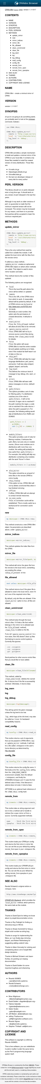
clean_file (15, 50)
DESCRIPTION (14, 28)
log (13, 55)
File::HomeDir (10, 750)
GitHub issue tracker (17, 1067)
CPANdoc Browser (28, 3)
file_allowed (16, 45)
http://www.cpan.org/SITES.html (20, 306)
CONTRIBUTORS (15, 80)
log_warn (15, 53)
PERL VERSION (15, 30)
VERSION (12, 23)
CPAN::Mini (9, 9)
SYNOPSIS (13, 25)
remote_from (17, 65)
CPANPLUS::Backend (13, 900)
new (13, 38)
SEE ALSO (13, 73)
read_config (16, 60)
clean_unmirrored (18, 48)
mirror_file (16, 42)
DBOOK (31, 1065)
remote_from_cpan (19, 67)
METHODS (13, 33)
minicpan (31, 119)
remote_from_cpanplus (20, 70)
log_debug (16, 57)
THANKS (12, 75)
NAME (11, 20)
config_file (16, 62)
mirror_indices (17, 40)
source (16, 10)
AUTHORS (13, 77)
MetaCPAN (27, 1079)
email (26, 1067)
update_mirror (17, 35)
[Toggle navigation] (4, 3)
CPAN (20, 10)
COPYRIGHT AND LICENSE (19, 82)
